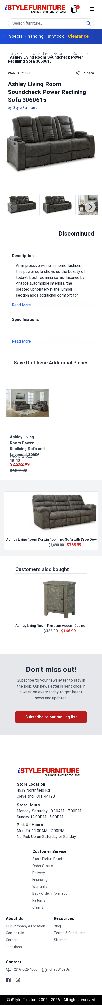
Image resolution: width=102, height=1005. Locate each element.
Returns (38, 900)
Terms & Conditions (69, 933)
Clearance (78, 36)
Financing (40, 880)
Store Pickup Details (48, 859)
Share (89, 73)
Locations (14, 947)
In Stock (56, 36)
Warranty (39, 887)
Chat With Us (59, 969)
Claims (37, 907)
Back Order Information (51, 893)
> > (54, 53)
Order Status (42, 866)
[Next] (90, 207)
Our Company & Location (25, 926)
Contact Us (15, 933)
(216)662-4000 (25, 969)
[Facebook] (8, 980)
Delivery (38, 873)
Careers (12, 940)
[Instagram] (18, 980)
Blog (57, 926)
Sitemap (61, 940)
